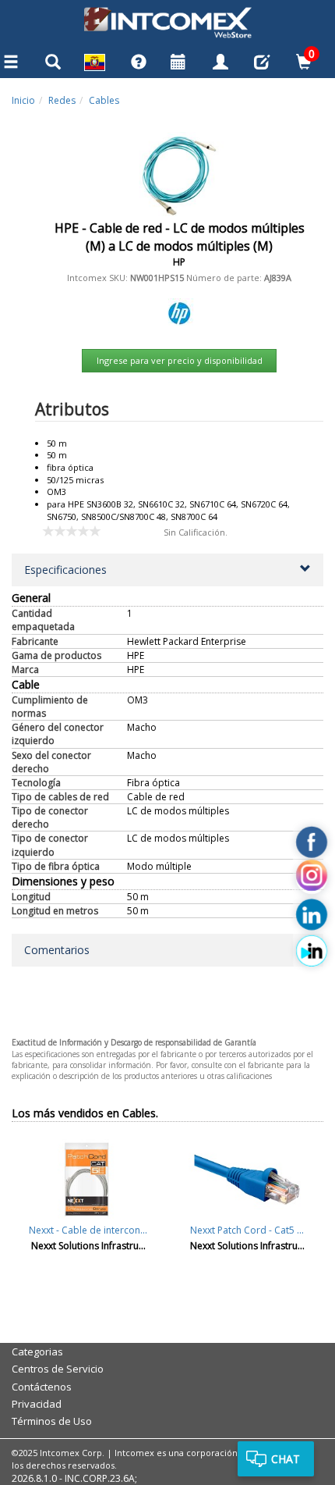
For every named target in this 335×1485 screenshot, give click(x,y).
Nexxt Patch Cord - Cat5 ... (247, 1230)
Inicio (23, 100)
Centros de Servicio (58, 1369)
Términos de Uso (52, 1421)
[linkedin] (311, 915)
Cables (104, 100)
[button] (167, 570)
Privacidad (37, 1404)
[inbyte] (311, 951)
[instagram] (311, 878)
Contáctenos (42, 1387)
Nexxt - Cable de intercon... (88, 1230)
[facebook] (311, 842)
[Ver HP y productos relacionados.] (179, 310)
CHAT (285, 1458)
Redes (62, 100)
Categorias (37, 1351)
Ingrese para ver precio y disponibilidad (180, 360)
